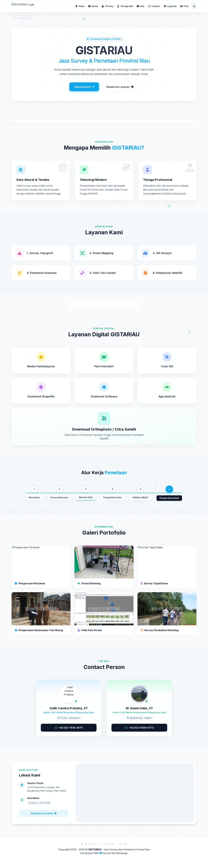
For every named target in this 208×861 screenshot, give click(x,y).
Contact (155, 6)
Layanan (172, 6)
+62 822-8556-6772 (141, 727)
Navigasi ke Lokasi (42, 813)
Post (186, 6)
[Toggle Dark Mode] (194, 6)
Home (82, 6)
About (95, 6)
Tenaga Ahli (126, 6)
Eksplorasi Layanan (118, 86)
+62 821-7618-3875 (71, 727)
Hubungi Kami (82, 86)
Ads (142, 6)
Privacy (110, 6)
